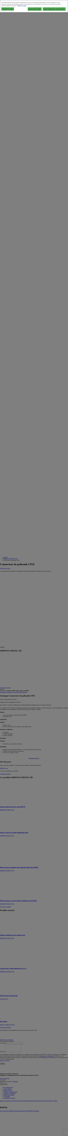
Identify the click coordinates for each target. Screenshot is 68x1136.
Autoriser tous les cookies (35, 9)
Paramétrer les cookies (7, 9)
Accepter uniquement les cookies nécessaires (54, 9)
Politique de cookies (21, 5)
